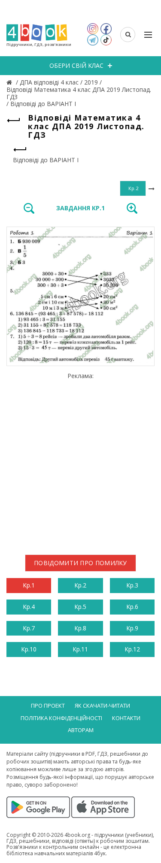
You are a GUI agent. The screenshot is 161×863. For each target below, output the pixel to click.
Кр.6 (132, 607)
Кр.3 (132, 585)
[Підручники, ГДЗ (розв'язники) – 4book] (10, 82)
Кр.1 (29, 585)
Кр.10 (28, 649)
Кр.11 (80, 649)
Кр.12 (132, 649)
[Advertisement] (80, 460)
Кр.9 (132, 628)
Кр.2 (80, 585)
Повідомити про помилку (80, 563)
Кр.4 (29, 607)
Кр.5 (80, 607)
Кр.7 (29, 628)
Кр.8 (80, 628)
